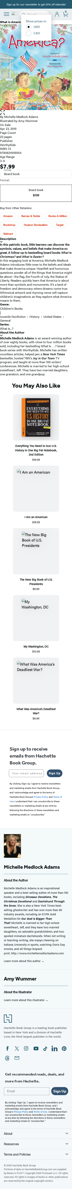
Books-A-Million (57, 216)
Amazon (8, 216)
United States (52, 316)
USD (37, 26)
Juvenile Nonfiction (13, 316)
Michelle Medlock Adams (21, 116)
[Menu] (6, 14)
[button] (36, 112)
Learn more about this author (22, 961)
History (35, 316)
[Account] (57, 14)
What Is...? (6, 328)
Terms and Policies (17, 1154)
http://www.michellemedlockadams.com (37, 953)
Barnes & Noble (30, 216)
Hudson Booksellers (36, 225)
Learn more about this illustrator (24, 1000)
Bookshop (9, 225)
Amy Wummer (20, 979)
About (8, 1133)
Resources (11, 1143)
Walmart (8, 233)
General (5, 320)
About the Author (12, 332)
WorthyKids (8, 145)
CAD (37, 33)
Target (59, 225)
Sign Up (54, 773)
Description (8, 239)
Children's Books (11, 308)
